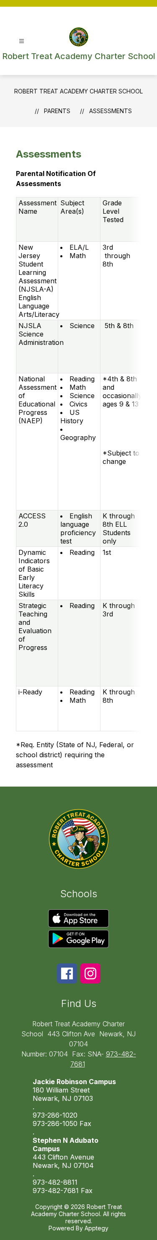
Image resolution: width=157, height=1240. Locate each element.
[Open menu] (21, 41)
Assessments (110, 110)
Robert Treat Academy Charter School (78, 91)
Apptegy (96, 1228)
